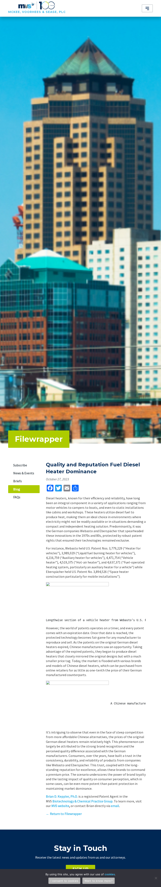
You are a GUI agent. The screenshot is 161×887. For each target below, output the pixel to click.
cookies (110, 874)
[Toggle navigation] (147, 8)
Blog (16, 489)
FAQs (16, 497)
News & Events (23, 473)
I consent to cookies (64, 880)
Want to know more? (98, 880)
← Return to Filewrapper (64, 814)
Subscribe (20, 465)
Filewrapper (39, 439)
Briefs (17, 481)
